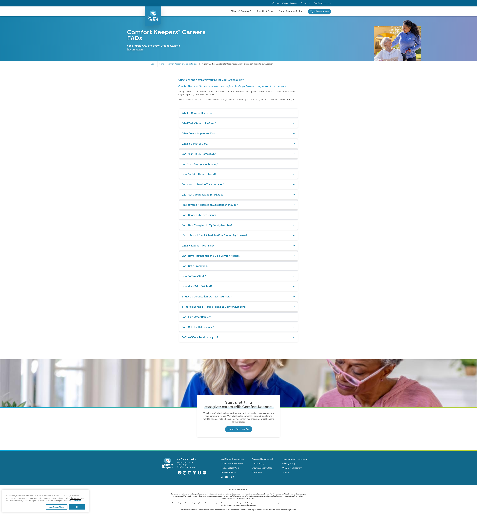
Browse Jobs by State (262, 468)
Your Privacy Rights (56, 507)
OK (77, 507)
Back (153, 64)
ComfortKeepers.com (322, 3)
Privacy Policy (288, 463)
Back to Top (226, 477)
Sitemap (286, 472)
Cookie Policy (258, 463)
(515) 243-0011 (135, 49)
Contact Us (305, 3)
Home (161, 64)
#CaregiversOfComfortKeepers (284, 3)
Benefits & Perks (265, 11)
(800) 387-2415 (191, 467)
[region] (45, 501)
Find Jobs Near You (230, 468)
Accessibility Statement (262, 459)
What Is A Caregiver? (241, 11)
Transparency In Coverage (294, 459)
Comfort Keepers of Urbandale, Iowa (182, 64)
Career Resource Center (290, 11)
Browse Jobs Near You (238, 429)
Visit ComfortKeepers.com (233, 459)
